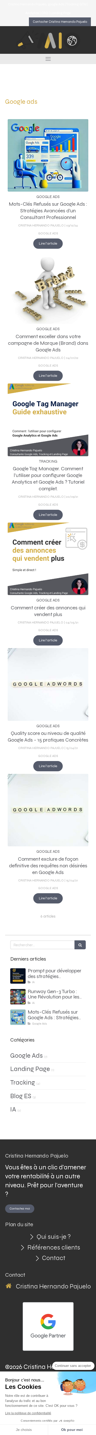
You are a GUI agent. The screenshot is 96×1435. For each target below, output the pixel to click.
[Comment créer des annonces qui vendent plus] (48, 559)
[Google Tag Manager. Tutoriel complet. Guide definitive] (48, 419)
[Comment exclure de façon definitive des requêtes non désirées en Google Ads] (48, 810)
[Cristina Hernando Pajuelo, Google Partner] (48, 1326)
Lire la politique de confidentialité (28, 1413)
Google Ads (26, 1055)
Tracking (22, 1082)
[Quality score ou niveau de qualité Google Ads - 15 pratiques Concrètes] (48, 684)
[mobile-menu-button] (48, 59)
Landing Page (30, 1069)
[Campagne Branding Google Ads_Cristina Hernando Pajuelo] (48, 287)
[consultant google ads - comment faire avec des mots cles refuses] (48, 155)
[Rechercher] (80, 944)
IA (13, 1109)
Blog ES (20, 1096)
